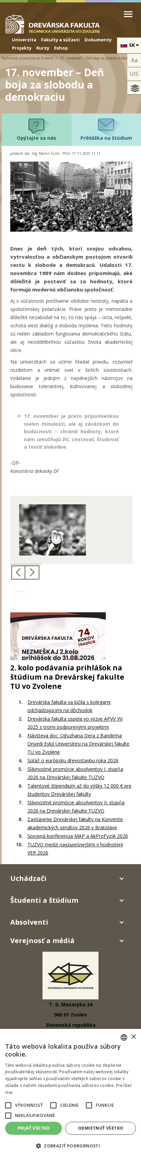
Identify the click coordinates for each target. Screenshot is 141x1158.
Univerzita (24, 40)
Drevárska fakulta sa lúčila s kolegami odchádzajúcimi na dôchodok (69, 706)
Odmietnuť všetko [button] (100, 1128)
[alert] (70, 1093)
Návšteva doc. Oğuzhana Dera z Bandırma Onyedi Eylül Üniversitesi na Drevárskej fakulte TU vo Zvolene (78, 743)
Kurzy (42, 48)
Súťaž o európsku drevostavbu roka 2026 (72, 760)
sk (132, 45)
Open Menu (128, 14)
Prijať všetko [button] (33, 1128)
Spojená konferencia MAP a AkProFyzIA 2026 (77, 836)
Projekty (21, 48)
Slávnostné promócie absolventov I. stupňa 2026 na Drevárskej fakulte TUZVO (75, 773)
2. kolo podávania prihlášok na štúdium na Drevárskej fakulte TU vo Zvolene (67, 677)
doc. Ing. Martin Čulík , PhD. (48, 153)
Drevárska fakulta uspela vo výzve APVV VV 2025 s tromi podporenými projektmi (75, 723)
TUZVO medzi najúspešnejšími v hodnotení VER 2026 (75, 848)
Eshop (61, 48)
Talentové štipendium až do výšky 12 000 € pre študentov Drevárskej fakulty (79, 789)
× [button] (133, 1036)
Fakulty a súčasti (60, 40)
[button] (8, 1105)
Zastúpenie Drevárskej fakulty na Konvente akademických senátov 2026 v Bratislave (75, 823)
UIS (134, 74)
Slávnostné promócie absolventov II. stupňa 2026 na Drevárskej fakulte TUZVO (76, 806)
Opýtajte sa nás (36, 138)
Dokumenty (98, 40)
